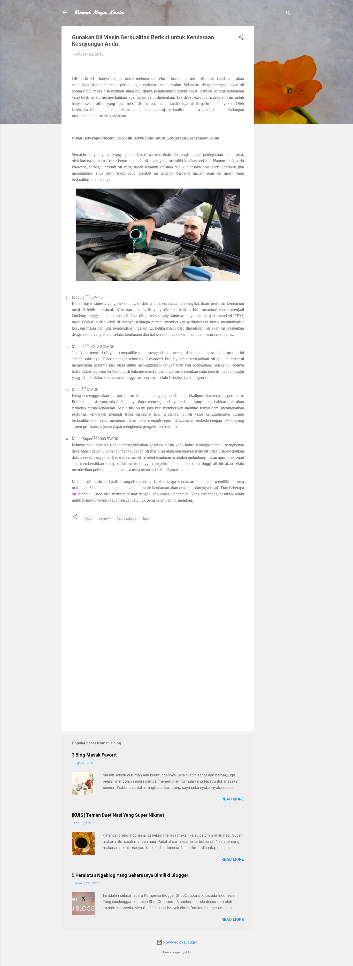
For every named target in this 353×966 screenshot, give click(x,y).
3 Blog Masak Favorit (94, 755)
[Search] (288, 14)
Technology (126, 518)
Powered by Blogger (179, 942)
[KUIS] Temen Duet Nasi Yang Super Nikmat (118, 815)
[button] (241, 38)
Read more (232, 799)
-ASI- (187, 952)
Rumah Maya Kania (98, 12)
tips (146, 518)
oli (74, 494)
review (104, 518)
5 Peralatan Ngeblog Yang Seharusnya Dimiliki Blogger (130, 875)
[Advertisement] (274, 103)
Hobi (88, 518)
